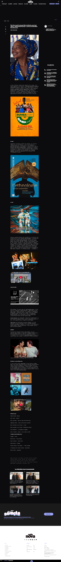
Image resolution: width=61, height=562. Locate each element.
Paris (34, 551)
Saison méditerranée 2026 (29, 550)
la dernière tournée (42, 3)
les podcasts (6, 547)
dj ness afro (12, 459)
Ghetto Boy (23, 459)
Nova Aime (28, 545)
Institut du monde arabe (31, 459)
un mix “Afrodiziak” (21, 363)
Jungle (34, 546)
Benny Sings (28, 551)
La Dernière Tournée (47, 556)
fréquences (20, 3)
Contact (45, 545)
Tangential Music (22, 369)
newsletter (52, 3)
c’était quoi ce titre (8, 546)
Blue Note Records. (23, 240)
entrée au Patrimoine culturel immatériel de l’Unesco (21, 89)
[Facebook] (7, 27)
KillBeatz (33, 460)
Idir (16, 332)
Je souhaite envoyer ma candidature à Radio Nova (50, 551)
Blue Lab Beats (28, 238)
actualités (10, 3)
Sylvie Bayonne (25, 463)
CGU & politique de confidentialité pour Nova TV (50, 555)
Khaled (29, 332)
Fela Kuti (19, 459)
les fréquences (7, 552)
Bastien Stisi (31, 309)
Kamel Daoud (12, 322)
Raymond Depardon (13, 317)
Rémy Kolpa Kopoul (19, 463)
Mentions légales (46, 547)
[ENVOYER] (7, 31)
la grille (30, 3)
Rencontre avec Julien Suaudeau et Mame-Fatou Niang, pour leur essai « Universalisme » (32, 494)
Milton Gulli (17, 368)
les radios (35, 3)
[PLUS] (7, 34)
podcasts (15, 3)
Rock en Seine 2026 (29, 546)
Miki (33, 545)
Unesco (29, 463)
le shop (57, 3)
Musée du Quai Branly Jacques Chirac (18, 146)
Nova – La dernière (46, 548)
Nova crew (45, 546)
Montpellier (34, 549)
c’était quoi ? (4, 3)
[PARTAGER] (7, 29)
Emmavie (16, 459)
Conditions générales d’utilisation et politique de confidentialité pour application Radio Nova (49, 553)
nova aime (26, 3)
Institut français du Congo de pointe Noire (17, 460)
